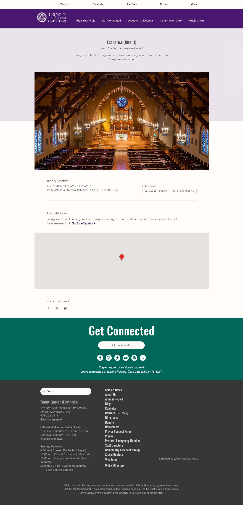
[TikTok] (117, 358)
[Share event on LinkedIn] (65, 308)
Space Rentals (114, 454)
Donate (109, 422)
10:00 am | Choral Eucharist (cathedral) (65, 454)
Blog (108, 403)
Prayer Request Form (118, 431)
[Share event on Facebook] (48, 308)
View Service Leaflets (59, 469)
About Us (110, 394)
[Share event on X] (57, 308)
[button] (84, 20)
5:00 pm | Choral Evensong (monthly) (63, 465)
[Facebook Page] (100, 358)
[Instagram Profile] (109, 358)
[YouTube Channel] (126, 358)
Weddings (111, 459)
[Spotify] (134, 358)
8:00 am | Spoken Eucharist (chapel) (63, 450)
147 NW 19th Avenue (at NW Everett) (63, 407)
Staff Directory (114, 445)
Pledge (109, 436)
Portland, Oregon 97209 (55, 411)
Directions (111, 417)
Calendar (110, 408)
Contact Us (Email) (116, 413)
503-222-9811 (49, 415)
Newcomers (112, 426)
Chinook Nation (155, 488)
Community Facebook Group (122, 450)
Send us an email (51, 419)
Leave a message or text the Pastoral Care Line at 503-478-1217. (122, 371)
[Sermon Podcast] (143, 358)
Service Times (113, 390)
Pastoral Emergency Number (122, 440)
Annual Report (114, 399)
